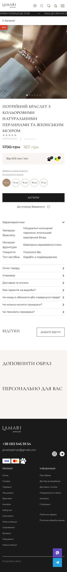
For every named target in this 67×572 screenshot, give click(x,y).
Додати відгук (50, 332)
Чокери (6, 481)
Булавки (6, 533)
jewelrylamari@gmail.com (19, 449)
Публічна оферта (48, 514)
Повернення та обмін (50, 493)
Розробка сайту (11, 561)
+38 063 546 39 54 (16, 444)
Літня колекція (9, 522)
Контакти (44, 498)
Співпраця (45, 504)
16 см (34, 182)
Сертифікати (8, 527)
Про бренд (45, 475)
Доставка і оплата (48, 487)
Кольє (5, 475)
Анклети (6, 504)
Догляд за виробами (50, 481)
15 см (25, 182)
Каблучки (7, 510)
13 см (6, 182)
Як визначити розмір (12, 174)
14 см (15, 182)
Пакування (7, 539)
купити (33, 197)
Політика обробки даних (52, 520)
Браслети (7, 498)
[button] (63, 5)
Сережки (7, 487)
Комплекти (7, 516)
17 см (43, 182)
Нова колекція (9, 545)
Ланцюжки (7, 493)
